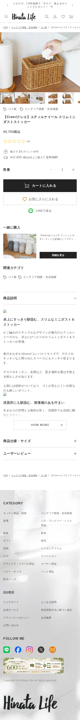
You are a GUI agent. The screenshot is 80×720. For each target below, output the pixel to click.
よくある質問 (49, 602)
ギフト (7, 540)
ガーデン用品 (49, 563)
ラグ (5, 556)
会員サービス (11, 610)
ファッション (49, 556)
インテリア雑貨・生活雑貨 (24, 27)
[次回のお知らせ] (72, 5)
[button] (6, 16)
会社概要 (46, 617)
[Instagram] (29, 649)
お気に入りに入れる (43, 199)
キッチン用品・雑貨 (14, 513)
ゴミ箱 (44, 27)
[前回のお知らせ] (7, 5)
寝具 (43, 540)
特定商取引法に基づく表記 (56, 610)
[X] (41, 649)
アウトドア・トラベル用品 (18, 563)
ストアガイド (11, 602)
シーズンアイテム (51, 548)
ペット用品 (47, 571)
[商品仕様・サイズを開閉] (75, 441)
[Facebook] (18, 649)
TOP (5, 27)
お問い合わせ (11, 625)
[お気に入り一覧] (63, 16)
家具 (43, 533)
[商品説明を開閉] (75, 298)
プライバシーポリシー (16, 617)
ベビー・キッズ (12, 571)
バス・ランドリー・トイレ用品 (56, 523)
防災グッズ (9, 579)
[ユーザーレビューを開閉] (75, 453)
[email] (52, 649)
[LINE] (6, 649)
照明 (5, 548)
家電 (5, 520)
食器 (5, 533)
